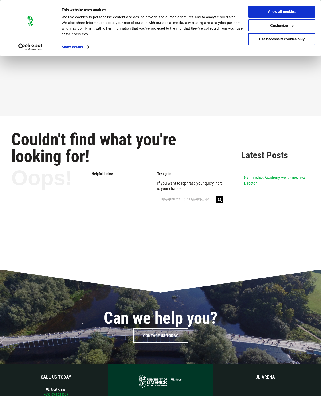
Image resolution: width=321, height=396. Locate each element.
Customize (279, 25)
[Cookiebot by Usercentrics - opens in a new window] (30, 46)
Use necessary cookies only (282, 39)
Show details (72, 47)
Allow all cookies (282, 12)
